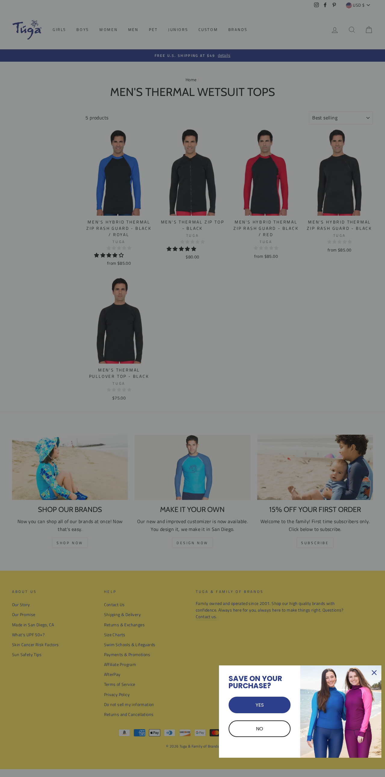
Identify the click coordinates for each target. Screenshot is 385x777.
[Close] (374, 672)
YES (260, 704)
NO (259, 728)
